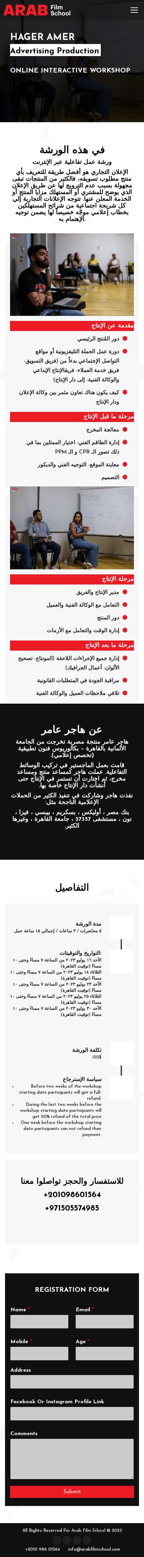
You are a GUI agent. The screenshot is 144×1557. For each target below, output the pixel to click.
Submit (72, 1492)
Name (20, 1310)
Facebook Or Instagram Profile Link (57, 1402)
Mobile (21, 1341)
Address (20, 1370)
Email (85, 1310)
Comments (24, 1433)
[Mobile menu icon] (134, 10)
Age (82, 1341)
